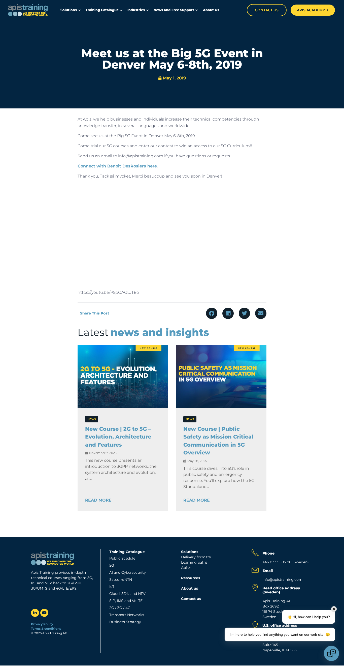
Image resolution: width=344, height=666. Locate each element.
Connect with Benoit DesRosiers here (117, 166)
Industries (136, 10)
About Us (211, 10)
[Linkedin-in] (35, 613)
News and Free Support (174, 10)
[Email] (255, 570)
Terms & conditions (46, 628)
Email (267, 570)
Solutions (68, 10)
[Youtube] (44, 613)
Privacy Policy (42, 624)
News (92, 419)
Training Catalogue (102, 10)
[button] (211, 313)
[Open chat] (331, 653)
